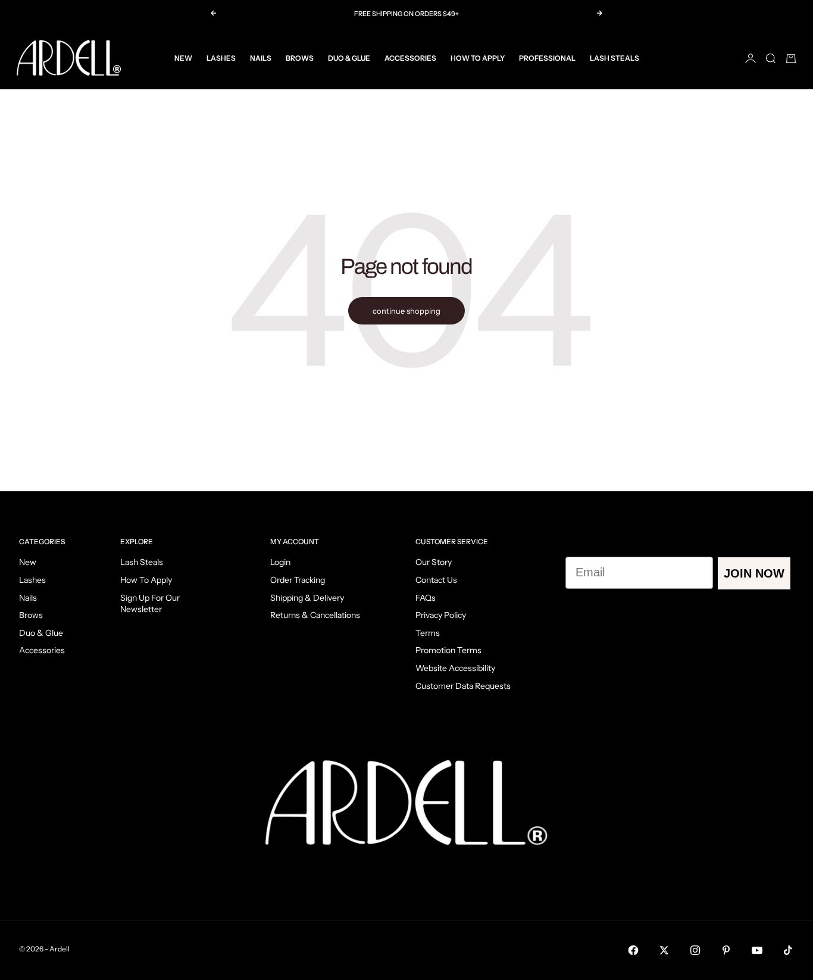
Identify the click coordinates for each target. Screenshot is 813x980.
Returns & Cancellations (315, 615)
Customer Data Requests (463, 686)
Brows (300, 58)
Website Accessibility (455, 668)
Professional (547, 58)
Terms (427, 633)
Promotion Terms (448, 650)
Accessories (410, 58)
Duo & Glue (349, 58)
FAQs (425, 597)
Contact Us (436, 580)
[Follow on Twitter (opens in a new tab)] (664, 950)
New (183, 58)
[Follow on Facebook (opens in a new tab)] (633, 950)
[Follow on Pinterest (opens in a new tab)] (726, 950)
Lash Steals (614, 58)
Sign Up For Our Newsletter (150, 603)
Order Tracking (297, 580)
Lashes (221, 58)
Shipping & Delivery (307, 597)
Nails (260, 58)
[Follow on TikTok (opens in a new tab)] (788, 950)
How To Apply (478, 58)
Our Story (433, 562)
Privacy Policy (440, 615)
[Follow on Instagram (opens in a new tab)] (695, 950)
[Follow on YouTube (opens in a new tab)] (757, 950)
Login (280, 562)
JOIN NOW (754, 573)
